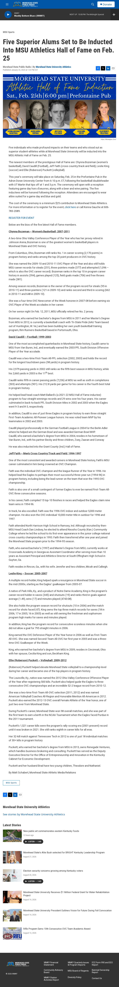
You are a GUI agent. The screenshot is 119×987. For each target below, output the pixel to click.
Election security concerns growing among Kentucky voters (53, 870)
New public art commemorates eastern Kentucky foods (51, 831)
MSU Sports (9, 32)
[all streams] (114, 14)
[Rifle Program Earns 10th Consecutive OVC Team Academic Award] (12, 933)
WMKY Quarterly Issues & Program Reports (78, 963)
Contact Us (97, 978)
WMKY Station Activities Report (51, 979)
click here (70, 207)
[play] (8, 14)
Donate (107, 4)
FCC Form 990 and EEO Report (102, 963)
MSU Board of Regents (78, 971)
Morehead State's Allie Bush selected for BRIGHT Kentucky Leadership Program (64, 852)
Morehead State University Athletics (53, 66)
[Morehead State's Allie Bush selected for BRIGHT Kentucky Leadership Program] (12, 857)
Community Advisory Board (53, 971)
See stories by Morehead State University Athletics (34, 814)
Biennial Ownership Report (100, 971)
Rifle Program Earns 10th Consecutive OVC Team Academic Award (56, 928)
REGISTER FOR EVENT (21, 217)
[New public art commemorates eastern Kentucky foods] (12, 836)
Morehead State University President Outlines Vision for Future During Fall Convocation (67, 910)
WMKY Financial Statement (51, 963)
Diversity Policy (74, 977)
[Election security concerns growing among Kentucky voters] (12, 875)
